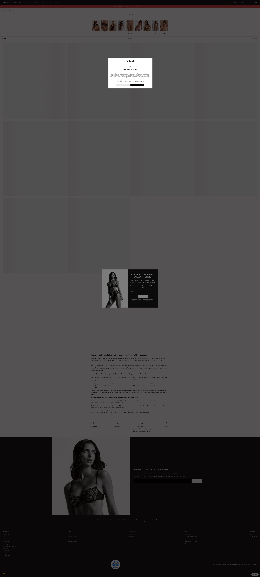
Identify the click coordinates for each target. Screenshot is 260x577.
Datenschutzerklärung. (139, 81)
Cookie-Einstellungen (122, 84)
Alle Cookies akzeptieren (137, 84)
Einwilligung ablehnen (130, 66)
